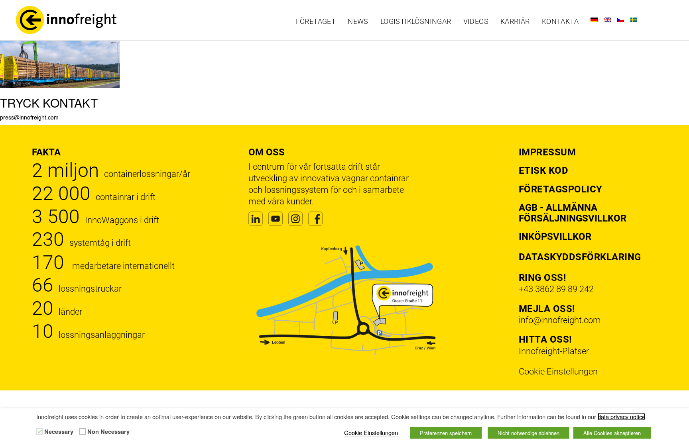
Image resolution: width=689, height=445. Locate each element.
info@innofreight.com (560, 320)
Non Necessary (108, 432)
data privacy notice (621, 416)
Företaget (316, 21)
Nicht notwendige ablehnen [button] (528, 433)
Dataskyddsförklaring (580, 257)
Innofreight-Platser (554, 351)
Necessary (58, 432)
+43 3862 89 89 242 (556, 289)
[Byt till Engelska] (607, 20)
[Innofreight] (91, 20)
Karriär (515, 21)
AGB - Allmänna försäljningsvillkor (572, 212)
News (358, 21)
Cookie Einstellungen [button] (558, 371)
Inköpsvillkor (555, 236)
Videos (475, 21)
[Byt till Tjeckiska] (620, 20)
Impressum (547, 152)
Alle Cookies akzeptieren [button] (612, 433)
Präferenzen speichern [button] (446, 433)
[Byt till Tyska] (594, 20)
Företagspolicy (560, 189)
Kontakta (560, 21)
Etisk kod (544, 170)
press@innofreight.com (29, 117)
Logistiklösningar (415, 21)
